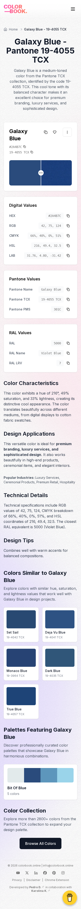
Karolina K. (39, 891)
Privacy (17, 880)
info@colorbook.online (58, 865)
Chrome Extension (57, 880)
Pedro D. (35, 887)
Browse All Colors (40, 843)
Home (13, 29)
